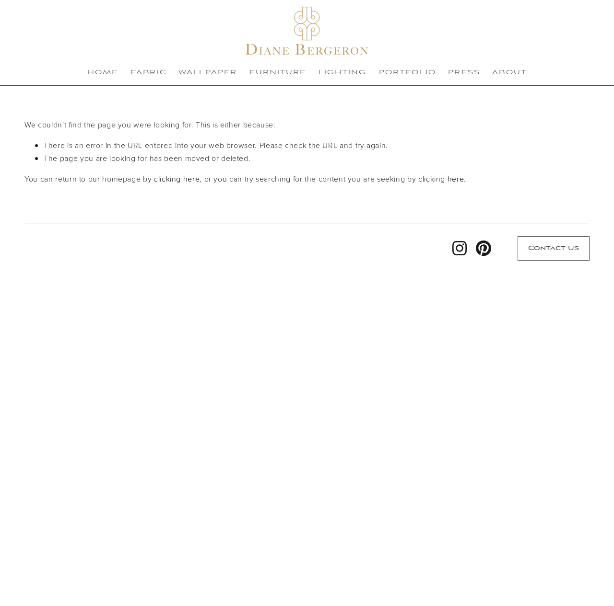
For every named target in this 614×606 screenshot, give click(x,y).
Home (102, 73)
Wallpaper (207, 73)
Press (464, 73)
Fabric (148, 73)
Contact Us (553, 248)
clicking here (177, 178)
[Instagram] (459, 248)
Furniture (278, 73)
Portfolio (407, 73)
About (509, 73)
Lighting (343, 73)
